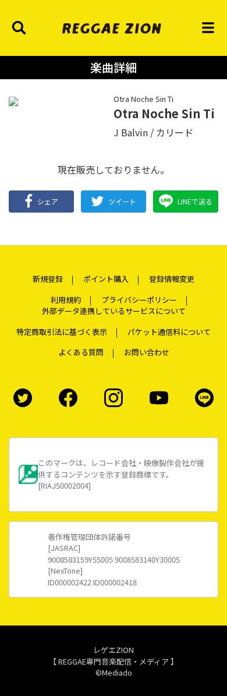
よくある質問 (81, 352)
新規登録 (48, 278)
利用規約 (66, 299)
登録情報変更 (171, 278)
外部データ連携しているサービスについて (114, 310)
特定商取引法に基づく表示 (61, 331)
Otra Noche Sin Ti (143, 98)
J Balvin (131, 132)
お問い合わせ (146, 352)
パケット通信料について (169, 331)
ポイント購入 (106, 278)
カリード (174, 132)
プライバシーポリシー (139, 299)
